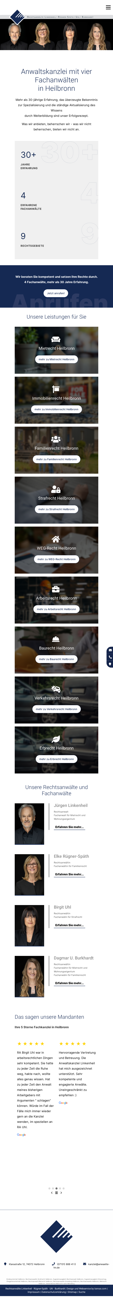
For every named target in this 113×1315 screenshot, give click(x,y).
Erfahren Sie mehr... (69, 827)
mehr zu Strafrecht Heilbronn (56, 509)
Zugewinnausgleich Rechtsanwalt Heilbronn (68, 1279)
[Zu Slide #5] (49, 1188)
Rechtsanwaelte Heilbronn (89, 1281)
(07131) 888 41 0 (66, 1264)
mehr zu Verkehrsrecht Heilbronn (56, 709)
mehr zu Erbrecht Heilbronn (56, 759)
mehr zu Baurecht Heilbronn (56, 659)
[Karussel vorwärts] (61, 1193)
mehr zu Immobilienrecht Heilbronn (56, 409)
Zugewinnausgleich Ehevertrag (95, 1279)
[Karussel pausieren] (56, 1193)
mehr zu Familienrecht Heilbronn (56, 459)
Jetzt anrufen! (56, 293)
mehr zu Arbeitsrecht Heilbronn (56, 609)
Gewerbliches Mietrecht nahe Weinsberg (60, 1283)
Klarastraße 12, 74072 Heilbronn (27, 1264)
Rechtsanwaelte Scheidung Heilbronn (66, 1281)
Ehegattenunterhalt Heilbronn (17, 1281)
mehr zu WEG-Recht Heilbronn (57, 559)
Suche (82, 1291)
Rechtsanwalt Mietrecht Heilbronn (40, 1281)
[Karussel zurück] (52, 1193)
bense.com (100, 1288)
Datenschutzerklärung (53, 1291)
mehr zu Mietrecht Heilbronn (56, 359)
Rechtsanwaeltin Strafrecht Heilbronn (39, 1279)
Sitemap (72, 1291)
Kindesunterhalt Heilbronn (15, 1279)
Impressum (34, 1291)
